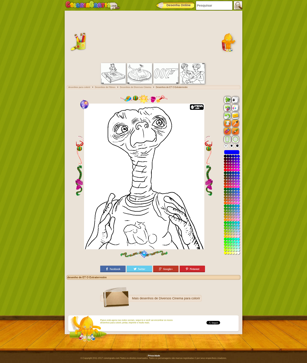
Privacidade (154, 355)
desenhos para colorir (79, 87)
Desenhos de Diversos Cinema (135, 87)
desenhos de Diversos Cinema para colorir (170, 298)
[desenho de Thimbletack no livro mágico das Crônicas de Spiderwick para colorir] (113, 83)
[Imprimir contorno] (235, 99)
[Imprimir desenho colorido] (235, 107)
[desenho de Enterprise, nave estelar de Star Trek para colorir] (139, 83)
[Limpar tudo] (227, 108)
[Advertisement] (153, 36)
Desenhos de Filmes (105, 87)
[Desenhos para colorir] (92, 5)
